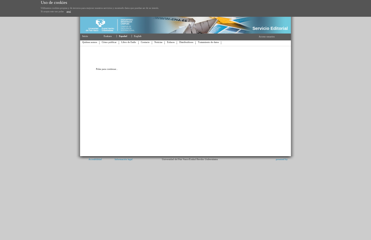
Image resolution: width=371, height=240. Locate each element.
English (137, 36)
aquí (69, 11)
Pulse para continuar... (107, 69)
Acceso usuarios (267, 36)
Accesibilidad (95, 159)
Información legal (123, 159)
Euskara (108, 36)
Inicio (85, 36)
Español (123, 36)
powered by (282, 159)
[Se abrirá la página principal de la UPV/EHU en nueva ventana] (112, 33)
